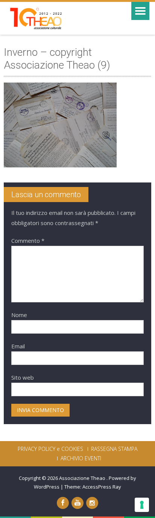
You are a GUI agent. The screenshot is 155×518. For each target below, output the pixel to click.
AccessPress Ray (101, 486)
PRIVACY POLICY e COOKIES (50, 449)
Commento (27, 240)
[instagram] (92, 503)
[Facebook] (63, 503)
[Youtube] (77, 503)
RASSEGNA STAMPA (114, 449)
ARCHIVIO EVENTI (81, 458)
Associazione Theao (82, 478)
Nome (19, 315)
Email (18, 346)
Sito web (22, 377)
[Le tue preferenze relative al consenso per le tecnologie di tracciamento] (142, 505)
